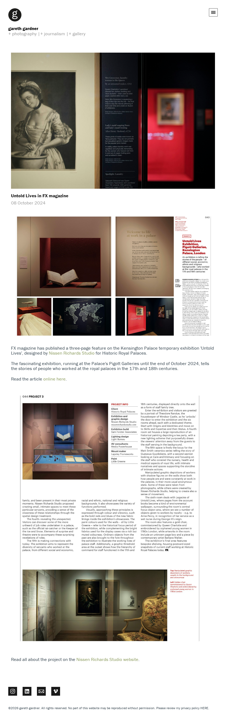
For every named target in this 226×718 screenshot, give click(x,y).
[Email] (41, 691)
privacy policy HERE (194, 708)
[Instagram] (12, 691)
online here (54, 379)
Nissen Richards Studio (72, 353)
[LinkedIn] (27, 691)
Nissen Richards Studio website (107, 659)
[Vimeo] (55, 691)
